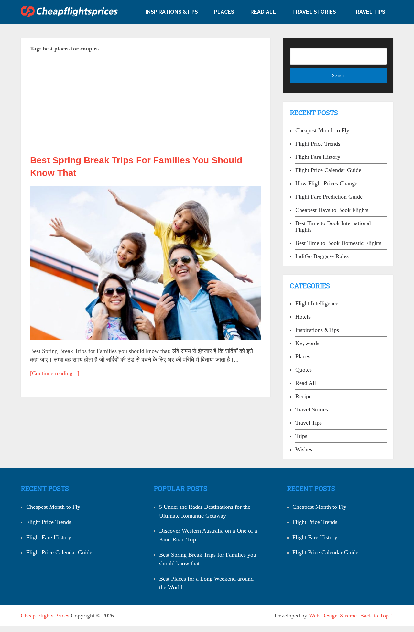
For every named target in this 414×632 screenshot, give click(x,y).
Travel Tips (368, 12)
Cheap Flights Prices (45, 615)
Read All (263, 12)
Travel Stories (314, 12)
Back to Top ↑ (376, 615)
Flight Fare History (317, 157)
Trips (301, 436)
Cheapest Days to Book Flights (331, 210)
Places (224, 12)
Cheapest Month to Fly (322, 130)
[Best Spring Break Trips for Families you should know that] (145, 263)
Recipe (303, 396)
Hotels (302, 316)
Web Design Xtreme (333, 615)
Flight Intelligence (316, 303)
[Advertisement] (145, 106)
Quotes (303, 369)
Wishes (303, 449)
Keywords (307, 343)
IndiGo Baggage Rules (322, 256)
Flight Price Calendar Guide (328, 170)
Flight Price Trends (317, 143)
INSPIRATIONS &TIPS (172, 12)
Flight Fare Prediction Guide (329, 196)
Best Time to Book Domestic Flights (338, 243)
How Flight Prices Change (326, 183)
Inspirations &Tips (317, 330)
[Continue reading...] (54, 373)
